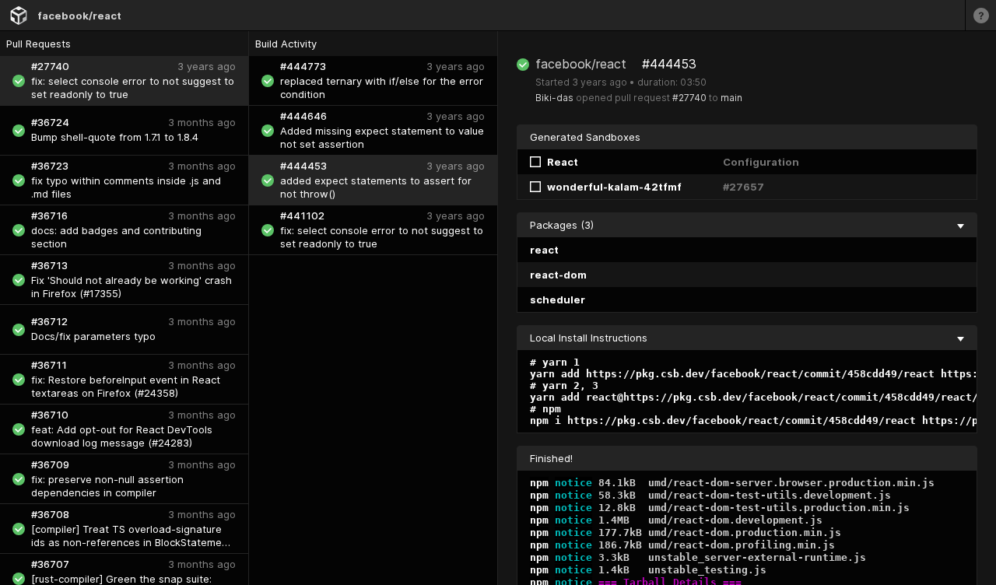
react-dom (558, 274)
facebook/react (79, 15)
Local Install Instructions (588, 337)
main (731, 97)
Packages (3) (562, 225)
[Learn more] (980, 15)
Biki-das (554, 97)
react (544, 249)
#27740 (689, 97)
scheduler (557, 299)
